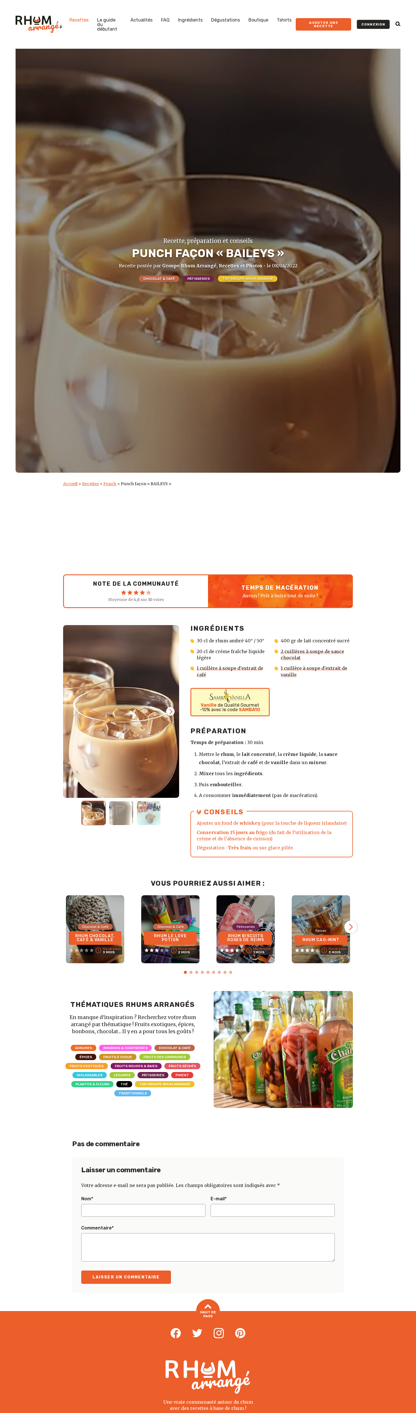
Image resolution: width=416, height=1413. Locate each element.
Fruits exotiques (87, 1066)
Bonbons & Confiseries (125, 1048)
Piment (182, 1075)
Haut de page (208, 1314)
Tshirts (284, 20)
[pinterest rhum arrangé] (240, 1333)
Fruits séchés (182, 1066)
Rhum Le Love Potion (170, 938)
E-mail (219, 1199)
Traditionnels (133, 1093)
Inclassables (89, 1075)
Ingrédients (190, 20)
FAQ (165, 20)
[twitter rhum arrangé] (197, 1333)
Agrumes (83, 1048)
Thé (124, 1084)
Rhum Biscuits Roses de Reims (245, 938)
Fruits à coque (117, 1057)
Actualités (141, 20)
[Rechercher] (397, 24)
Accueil (70, 483)
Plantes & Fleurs (92, 1084)
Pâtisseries (198, 279)
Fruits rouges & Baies (136, 1066)
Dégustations (225, 20)
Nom (87, 1199)
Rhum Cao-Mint (321, 939)
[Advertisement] (208, 529)
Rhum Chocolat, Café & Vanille (95, 938)
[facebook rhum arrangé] (176, 1333)
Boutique (258, 20)
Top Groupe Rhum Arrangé (247, 279)
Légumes (122, 1075)
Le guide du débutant (107, 24)
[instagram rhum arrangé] (219, 1333)
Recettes (79, 20)
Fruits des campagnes (164, 1057)
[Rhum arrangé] (39, 24)
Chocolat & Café (159, 279)
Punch (109, 483)
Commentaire (97, 1228)
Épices (86, 1057)
